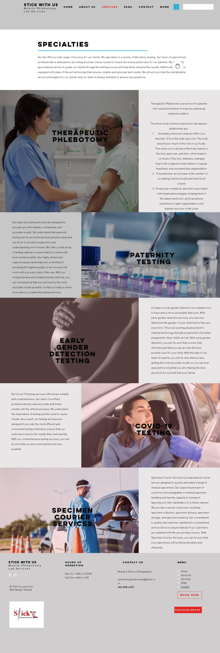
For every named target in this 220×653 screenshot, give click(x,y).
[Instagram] (15, 575)
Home (184, 571)
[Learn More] (176, 7)
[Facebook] (10, 575)
